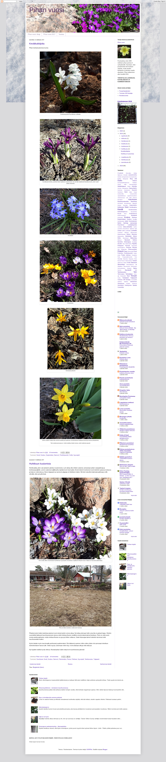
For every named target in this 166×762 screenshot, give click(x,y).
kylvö (126, 221)
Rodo (135, 258)
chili (135, 178)
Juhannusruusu (121, 197)
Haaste (119, 184)
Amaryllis (125, 175)
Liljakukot (132, 228)
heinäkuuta (124, 141)
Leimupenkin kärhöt (125, 398)
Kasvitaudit (120, 203)
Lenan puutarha (125, 408)
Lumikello (134, 230)
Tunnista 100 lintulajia (125, 93)
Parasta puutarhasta (126, 378)
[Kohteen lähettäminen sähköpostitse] (61, 453)
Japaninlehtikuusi (122, 195)
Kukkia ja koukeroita (126, 334)
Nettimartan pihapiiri (126, 465)
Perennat (128, 247)
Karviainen (120, 199)
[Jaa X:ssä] (65, 453)
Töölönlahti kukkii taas (126, 504)
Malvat (128, 234)
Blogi (131, 178)
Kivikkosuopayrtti (122, 215)
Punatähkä (134, 255)
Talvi (135, 272)
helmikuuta (124, 159)
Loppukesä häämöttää (126, 452)
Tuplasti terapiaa (125, 488)
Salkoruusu (120, 262)
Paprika (134, 243)
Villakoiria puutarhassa (127, 429)
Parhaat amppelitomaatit (126, 424)
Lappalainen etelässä (127, 402)
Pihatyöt (120, 251)
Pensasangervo (121, 247)
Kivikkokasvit (133, 213)
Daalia (120, 180)
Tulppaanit (96, 659)
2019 (121, 133)
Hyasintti (134, 190)
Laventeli (120, 228)
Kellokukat (121, 207)
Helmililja (134, 186)
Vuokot (135, 285)
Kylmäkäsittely (121, 221)
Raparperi (131, 258)
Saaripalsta (123, 351)
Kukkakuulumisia (124, 379)
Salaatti (135, 260)
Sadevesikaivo (128, 260)
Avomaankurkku (133, 176)
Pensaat (127, 245)
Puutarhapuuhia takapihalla (127, 367)
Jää (127, 197)
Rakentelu (125, 258)
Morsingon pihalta (126, 416)
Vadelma (126, 281)
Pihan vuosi (46, 10)
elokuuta (124, 138)
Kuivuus (134, 217)
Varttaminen (133, 281)
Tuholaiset (125, 278)
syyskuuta (124, 136)
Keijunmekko (133, 205)
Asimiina (119, 176)
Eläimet (135, 180)
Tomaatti (134, 276)
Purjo (119, 257)
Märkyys (120, 240)
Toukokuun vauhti (124, 483)
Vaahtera (120, 281)
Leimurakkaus (125, 228)
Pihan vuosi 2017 (49, 34)
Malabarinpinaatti (121, 234)
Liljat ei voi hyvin (44, 716)
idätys (130, 192)
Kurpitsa (129, 219)
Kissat (119, 213)
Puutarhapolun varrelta (127, 371)
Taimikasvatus (89, 659)
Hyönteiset (120, 192)
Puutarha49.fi (124, 523)
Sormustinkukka (121, 268)
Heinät (128, 186)
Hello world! (123, 524)
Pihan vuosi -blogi (34, 34)
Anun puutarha (124, 384)
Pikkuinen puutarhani (127, 443)
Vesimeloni (121, 285)
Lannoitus (120, 226)
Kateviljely (125, 205)
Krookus (43, 455)
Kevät (38, 455)
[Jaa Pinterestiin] (69, 453)
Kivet (125, 213)
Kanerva (135, 197)
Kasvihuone (40, 659)
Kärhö (119, 223)
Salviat (124, 262)
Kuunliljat (135, 219)
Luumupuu (120, 232)
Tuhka (119, 277)
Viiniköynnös (128, 285)
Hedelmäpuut (122, 186)
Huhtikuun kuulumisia (40, 463)
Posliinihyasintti (64, 455)
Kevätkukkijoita (36, 43)
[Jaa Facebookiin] (67, 453)
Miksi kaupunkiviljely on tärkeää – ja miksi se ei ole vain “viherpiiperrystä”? (127, 475)
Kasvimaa (134, 201)
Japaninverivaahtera (132, 195)
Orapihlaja (134, 241)
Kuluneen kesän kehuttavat (127, 321)
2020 (121, 131)
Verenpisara (121, 283)
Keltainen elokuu (124, 353)
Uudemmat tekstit (35, 664)
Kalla (130, 197)
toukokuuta (124, 146)
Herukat (119, 188)
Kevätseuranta (123, 95)
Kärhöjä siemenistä (130, 223)
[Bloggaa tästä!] (63, 453)
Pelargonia (120, 245)
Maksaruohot (134, 232)
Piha (119, 249)
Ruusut (123, 260)
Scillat (71, 455)
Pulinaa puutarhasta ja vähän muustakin (127, 450)
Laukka (135, 226)
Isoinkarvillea (121, 193)
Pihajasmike (124, 249)
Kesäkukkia (123, 418)
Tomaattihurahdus (126, 422)
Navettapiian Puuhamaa (127, 396)
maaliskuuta (125, 157)
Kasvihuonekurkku (123, 201)
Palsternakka (62, 659)
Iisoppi (135, 192)
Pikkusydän (130, 251)
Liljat (136, 228)
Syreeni (119, 270)
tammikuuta (125, 162)
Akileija (135, 173)
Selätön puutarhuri (126, 457)
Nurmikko (120, 242)
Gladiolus (134, 182)
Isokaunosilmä (133, 193)
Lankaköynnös (132, 225)
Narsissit (56, 455)
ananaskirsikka (132, 175)
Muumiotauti (125, 238)
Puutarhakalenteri (124, 91)
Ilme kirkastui (123, 391)
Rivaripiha (123, 509)
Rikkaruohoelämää (126, 320)
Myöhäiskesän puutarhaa (127, 444)
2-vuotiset (120, 173)
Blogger (105, 749)
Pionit (135, 251)
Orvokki (120, 243)
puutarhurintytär (125, 517)
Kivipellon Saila (125, 390)
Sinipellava (120, 266)
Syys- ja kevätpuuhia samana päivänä (131, 566)
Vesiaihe (128, 283)
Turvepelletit (134, 279)
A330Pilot (89, 749)
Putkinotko (123, 503)
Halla (125, 184)
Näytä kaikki (134, 495)
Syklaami (129, 268)
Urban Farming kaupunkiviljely (125, 471)
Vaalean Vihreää (125, 482)
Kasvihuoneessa (124, 404)
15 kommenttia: (53, 452)
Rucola (119, 260)
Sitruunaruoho (126, 266)
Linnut (119, 230)
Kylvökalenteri (133, 221)
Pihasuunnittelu (132, 249)
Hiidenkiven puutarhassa (124, 364)
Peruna (69, 659)
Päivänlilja (120, 258)
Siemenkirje (121, 264)
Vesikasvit (134, 283)
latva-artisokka (127, 227)
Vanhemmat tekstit (105, 664)
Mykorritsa (133, 238)
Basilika (119, 178)
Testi (128, 276)
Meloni (135, 236)
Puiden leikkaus (126, 255)
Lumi (123, 230)
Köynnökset (121, 225)
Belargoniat (125, 178)
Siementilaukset (130, 264)
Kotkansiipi (120, 217)
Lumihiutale (127, 230)
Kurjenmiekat (49, 455)
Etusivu (70, 664)
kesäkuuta (124, 143)
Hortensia (120, 190)
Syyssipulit (76, 455)
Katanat (119, 205)
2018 (121, 165)
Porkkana (74, 659)
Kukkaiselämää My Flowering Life (125, 342)
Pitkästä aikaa (124, 359)
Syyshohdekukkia (124, 385)
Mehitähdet (128, 236)
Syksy (135, 268)
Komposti (134, 215)
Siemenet (134, 262)
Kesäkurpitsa (133, 207)
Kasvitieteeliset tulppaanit (130, 203)
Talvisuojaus (121, 274)
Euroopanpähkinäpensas (123, 182)
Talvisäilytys (129, 274)
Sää (136, 270)
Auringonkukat (125, 176)
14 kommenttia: (54, 656)
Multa (119, 238)
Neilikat (135, 240)
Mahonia (127, 232)
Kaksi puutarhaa (125, 529)
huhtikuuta (124, 149)
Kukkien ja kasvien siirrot (127, 373)
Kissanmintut (134, 211)
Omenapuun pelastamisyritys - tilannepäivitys (52, 726)
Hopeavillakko (133, 188)
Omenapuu (127, 242)
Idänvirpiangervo (44, 707)
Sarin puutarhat (125, 326)
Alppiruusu (120, 175)
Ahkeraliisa (128, 173)
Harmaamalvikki (133, 184)
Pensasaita (134, 245)
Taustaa (61, 34)
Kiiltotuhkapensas (122, 211)
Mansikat (134, 234)
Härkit (126, 192)
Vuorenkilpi (121, 287)
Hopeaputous (125, 188)
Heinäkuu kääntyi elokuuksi (127, 430)
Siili (136, 264)
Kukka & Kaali (124, 435)
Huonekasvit (127, 190)
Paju (124, 243)
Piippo (125, 251)
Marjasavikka (121, 236)
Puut (136, 257)
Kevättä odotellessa (125, 518)
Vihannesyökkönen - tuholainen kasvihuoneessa (131, 557)
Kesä (126, 207)
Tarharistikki (123, 276)
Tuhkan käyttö (131, 544)
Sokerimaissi (134, 266)
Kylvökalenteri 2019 (125, 101)
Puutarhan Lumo (125, 357)
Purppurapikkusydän (127, 257)
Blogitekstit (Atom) (38, 667)
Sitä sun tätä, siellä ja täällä (127, 466)
